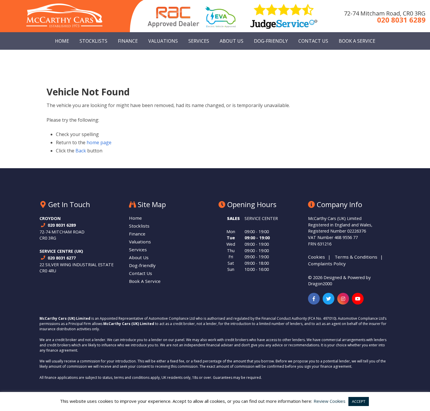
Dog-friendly (271, 41)
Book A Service (357, 41)
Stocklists (93, 41)
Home (62, 41)
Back (80, 150)
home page (99, 142)
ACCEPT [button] (358, 401)
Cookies (316, 257)
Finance (128, 41)
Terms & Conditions (356, 257)
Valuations (163, 41)
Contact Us (313, 41)
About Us (231, 41)
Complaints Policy (327, 263)
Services (198, 41)
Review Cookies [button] (329, 401)
